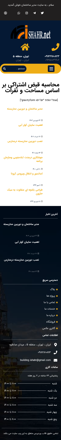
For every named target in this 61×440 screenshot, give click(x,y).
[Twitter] (42, 12)
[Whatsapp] (18, 12)
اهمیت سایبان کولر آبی (30, 125)
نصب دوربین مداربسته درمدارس (25, 141)
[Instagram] (26, 12)
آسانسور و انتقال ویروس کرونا (27, 174)
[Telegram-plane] (34, 12)
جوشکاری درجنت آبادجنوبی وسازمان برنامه (23, 159)
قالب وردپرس (40, 433)
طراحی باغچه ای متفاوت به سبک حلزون (25, 191)
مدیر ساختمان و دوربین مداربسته (25, 109)
